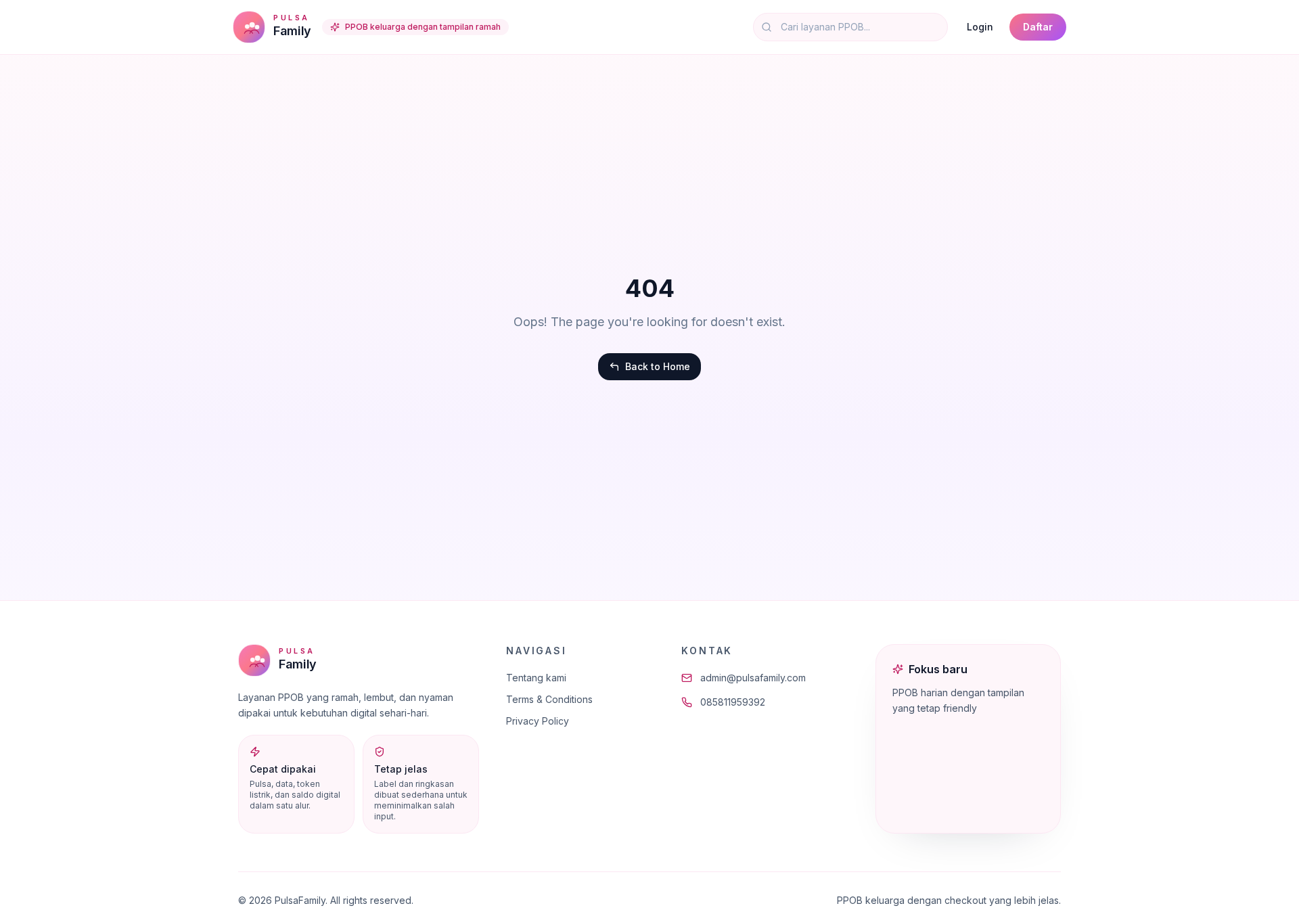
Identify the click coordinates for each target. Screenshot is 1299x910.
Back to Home (657, 366)
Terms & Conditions (549, 699)
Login (980, 26)
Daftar (1038, 26)
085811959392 (732, 702)
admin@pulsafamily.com (753, 677)
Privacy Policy (537, 721)
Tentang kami (536, 677)
